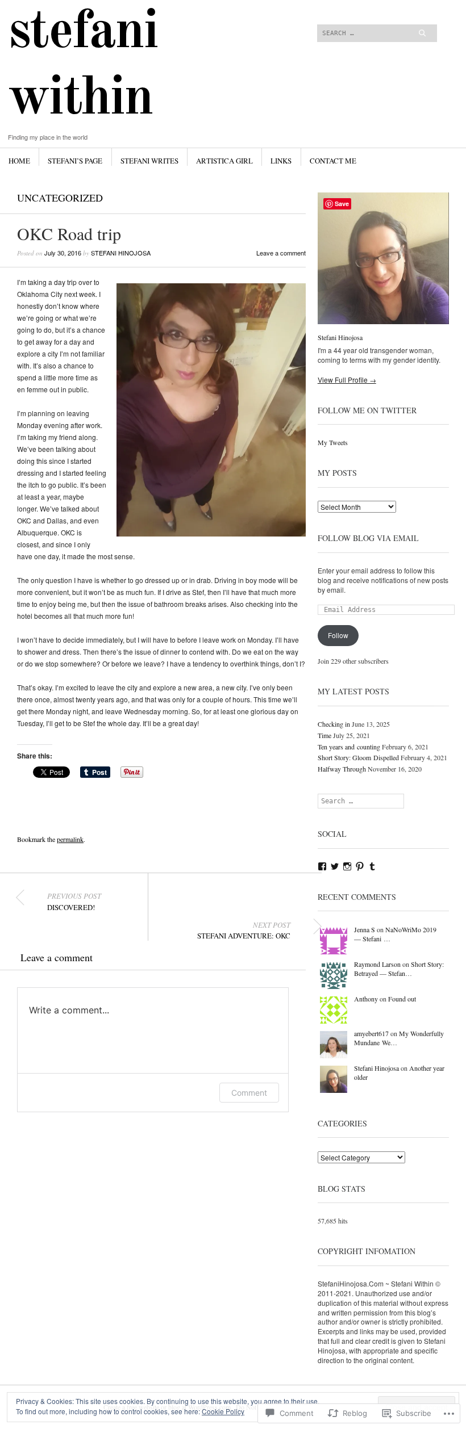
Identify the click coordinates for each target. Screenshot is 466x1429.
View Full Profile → (347, 379)
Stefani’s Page (75, 161)
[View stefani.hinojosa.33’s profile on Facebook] (322, 866)
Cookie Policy (223, 1411)
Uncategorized (60, 197)
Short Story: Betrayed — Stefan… (399, 968)
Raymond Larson (377, 964)
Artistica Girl (224, 161)
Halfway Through (342, 768)
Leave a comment (281, 252)
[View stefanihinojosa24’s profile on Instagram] (347, 866)
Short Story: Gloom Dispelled (358, 757)
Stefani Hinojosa (121, 252)
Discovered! (74, 901)
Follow (338, 635)
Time (324, 735)
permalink (70, 839)
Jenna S (364, 929)
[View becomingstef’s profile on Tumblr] (372, 866)
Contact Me (333, 161)
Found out (402, 998)
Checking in (334, 723)
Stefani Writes (149, 161)
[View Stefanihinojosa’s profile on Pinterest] (359, 866)
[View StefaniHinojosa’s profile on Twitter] (334, 866)
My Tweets (333, 442)
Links (281, 161)
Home (19, 161)
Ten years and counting (349, 746)
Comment (249, 1092)
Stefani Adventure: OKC (243, 930)
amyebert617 (371, 1033)
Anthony (366, 998)
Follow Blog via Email (368, 538)
